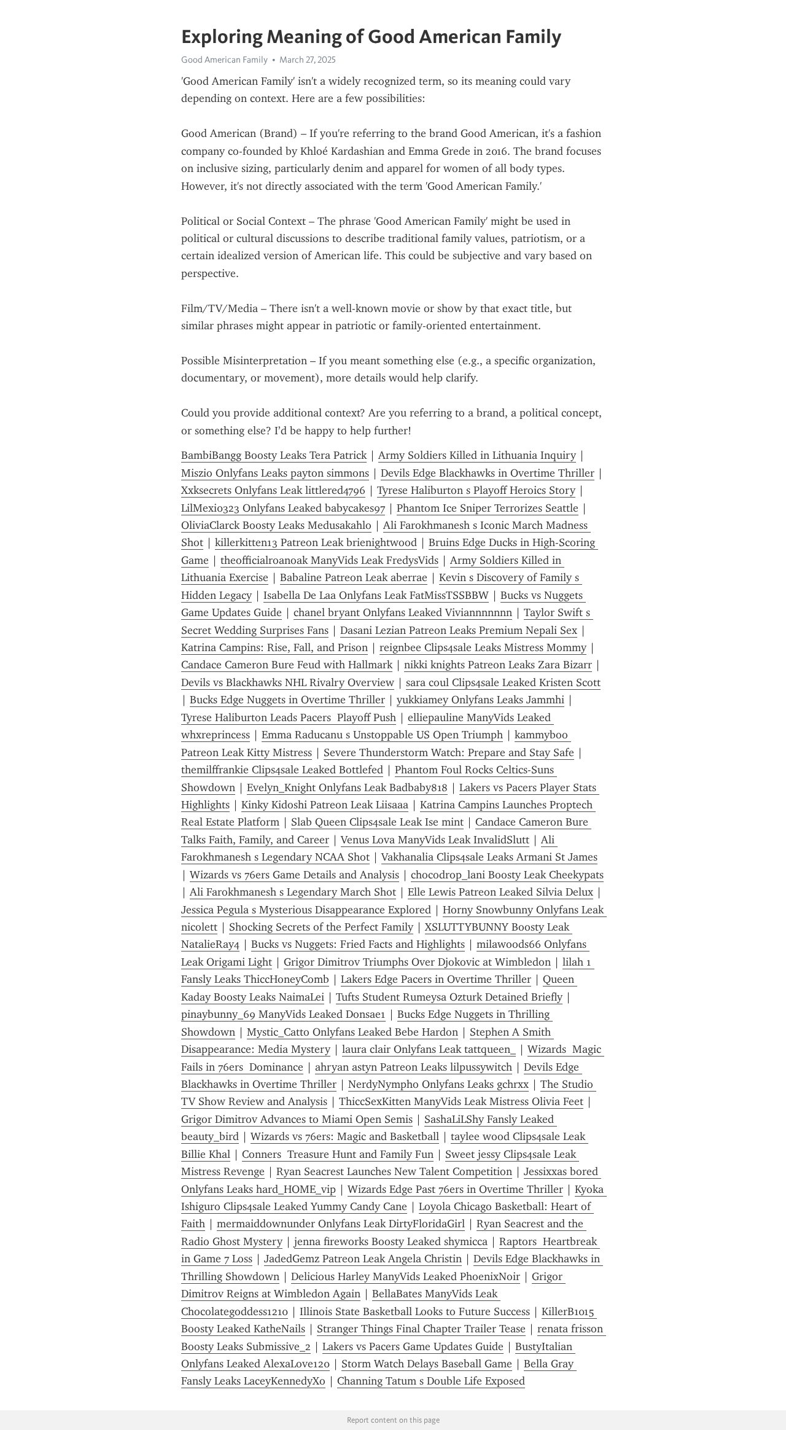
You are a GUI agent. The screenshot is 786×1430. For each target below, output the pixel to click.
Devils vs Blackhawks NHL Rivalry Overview (287, 682)
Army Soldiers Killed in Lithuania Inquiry (477, 455)
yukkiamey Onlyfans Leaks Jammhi (480, 699)
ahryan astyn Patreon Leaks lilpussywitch (413, 1067)
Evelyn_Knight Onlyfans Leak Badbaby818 (347, 787)
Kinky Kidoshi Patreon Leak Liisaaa (324, 804)
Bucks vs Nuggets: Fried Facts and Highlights (358, 944)
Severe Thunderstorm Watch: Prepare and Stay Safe (449, 752)
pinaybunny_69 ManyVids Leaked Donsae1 (283, 1014)
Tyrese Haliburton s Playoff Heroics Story (476, 490)
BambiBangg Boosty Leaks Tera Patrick (274, 455)
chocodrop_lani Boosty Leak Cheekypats (507, 874)
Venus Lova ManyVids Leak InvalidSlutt (435, 839)
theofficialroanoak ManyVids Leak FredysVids (329, 560)
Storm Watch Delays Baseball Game (426, 1363)
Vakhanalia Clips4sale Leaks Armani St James (489, 857)
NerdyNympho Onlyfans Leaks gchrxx (438, 1084)
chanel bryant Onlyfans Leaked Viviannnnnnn (403, 612)
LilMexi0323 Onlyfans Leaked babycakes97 (283, 508)
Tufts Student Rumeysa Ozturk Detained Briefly (449, 997)
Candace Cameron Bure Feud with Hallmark (286, 664)
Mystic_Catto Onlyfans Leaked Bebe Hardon (352, 1032)
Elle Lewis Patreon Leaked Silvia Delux (500, 892)
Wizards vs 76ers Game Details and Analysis (294, 874)
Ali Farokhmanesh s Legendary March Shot (293, 892)
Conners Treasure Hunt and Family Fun (338, 1154)
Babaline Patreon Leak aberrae (353, 577)
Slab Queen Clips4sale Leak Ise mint (377, 822)
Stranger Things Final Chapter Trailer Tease (421, 1328)
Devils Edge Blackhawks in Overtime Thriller (487, 473)
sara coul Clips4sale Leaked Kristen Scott (503, 682)
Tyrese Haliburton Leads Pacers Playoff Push (288, 717)
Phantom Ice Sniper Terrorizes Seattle (487, 508)
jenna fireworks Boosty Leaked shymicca (391, 1241)
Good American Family (224, 59)
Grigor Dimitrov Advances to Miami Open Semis (297, 1119)
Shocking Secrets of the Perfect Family (321, 927)
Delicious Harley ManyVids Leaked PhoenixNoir (405, 1276)
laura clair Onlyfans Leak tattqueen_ (429, 1049)
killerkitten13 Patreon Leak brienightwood (316, 542)
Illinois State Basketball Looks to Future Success (415, 1311)
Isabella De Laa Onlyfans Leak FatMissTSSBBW (376, 595)
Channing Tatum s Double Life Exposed (431, 1381)
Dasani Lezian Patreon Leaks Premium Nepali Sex (458, 630)
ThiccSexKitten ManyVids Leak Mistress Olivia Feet (461, 1101)
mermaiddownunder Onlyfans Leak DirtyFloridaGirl (341, 1223)
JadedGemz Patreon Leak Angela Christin (363, 1258)
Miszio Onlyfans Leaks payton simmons (275, 473)
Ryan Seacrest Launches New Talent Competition (394, 1171)
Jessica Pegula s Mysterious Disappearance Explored (306, 909)
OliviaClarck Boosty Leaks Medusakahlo (276, 525)
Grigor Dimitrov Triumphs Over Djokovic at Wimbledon (417, 962)
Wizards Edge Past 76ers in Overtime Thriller (455, 1189)
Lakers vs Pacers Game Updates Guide (413, 1346)
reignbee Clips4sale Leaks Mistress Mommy (482, 647)
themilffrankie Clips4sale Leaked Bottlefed (282, 769)
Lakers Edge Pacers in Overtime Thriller (436, 979)
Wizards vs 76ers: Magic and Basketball (345, 1136)
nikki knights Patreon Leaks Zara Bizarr (498, 664)
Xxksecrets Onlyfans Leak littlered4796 (273, 490)
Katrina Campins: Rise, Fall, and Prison (274, 647)
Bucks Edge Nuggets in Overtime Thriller (287, 699)
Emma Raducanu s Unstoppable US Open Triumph (382, 734)
